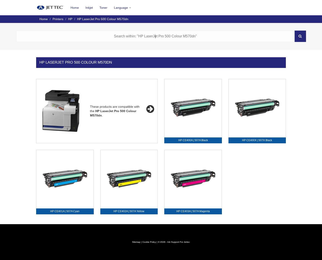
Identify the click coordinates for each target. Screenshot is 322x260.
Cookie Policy (149, 242)
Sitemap (136, 242)
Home (75, 7)
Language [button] (121, 7)
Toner (103, 7)
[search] (300, 36)
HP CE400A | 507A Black (193, 140)
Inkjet (89, 7)
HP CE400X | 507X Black (257, 140)
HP (70, 19)
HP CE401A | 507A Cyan (65, 211)
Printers (58, 19)
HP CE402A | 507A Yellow (128, 211)
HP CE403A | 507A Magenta (193, 211)
